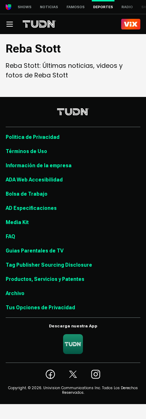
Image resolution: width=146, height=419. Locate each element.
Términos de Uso (26, 151)
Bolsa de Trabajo (26, 194)
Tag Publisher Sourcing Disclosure (49, 265)
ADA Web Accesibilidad (34, 180)
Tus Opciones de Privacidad (40, 307)
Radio (127, 7)
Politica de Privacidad (33, 137)
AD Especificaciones (31, 208)
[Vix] (130, 24)
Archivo (15, 293)
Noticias (49, 7)
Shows (25, 7)
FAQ (10, 236)
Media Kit (17, 222)
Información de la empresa (39, 165)
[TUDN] (39, 24)
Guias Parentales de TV (34, 251)
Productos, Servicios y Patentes (45, 279)
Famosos (76, 7)
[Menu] (9, 24)
